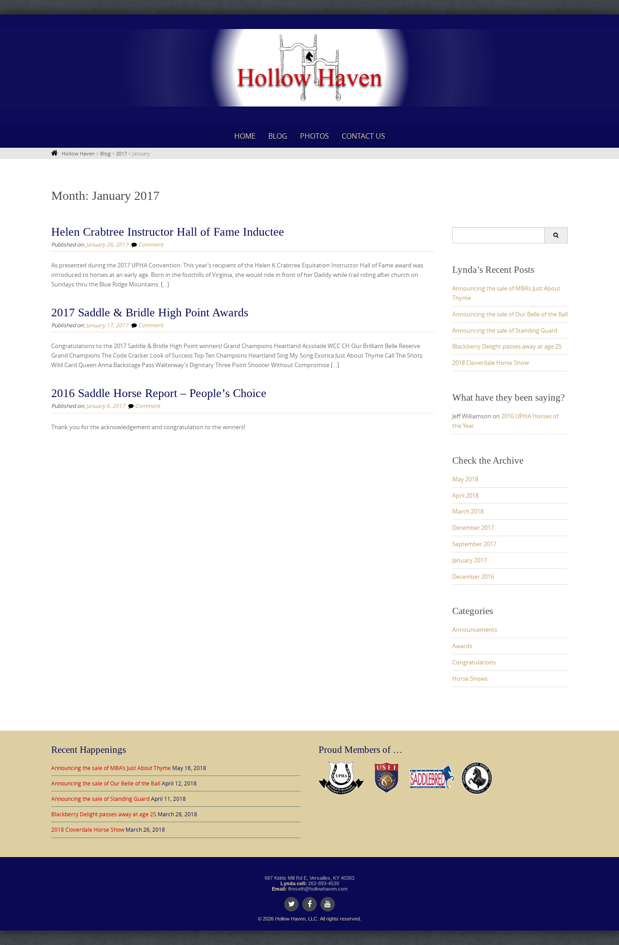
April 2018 (465, 495)
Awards (462, 646)
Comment (150, 244)
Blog (277, 136)
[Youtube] (327, 904)
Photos (314, 136)
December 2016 (473, 576)
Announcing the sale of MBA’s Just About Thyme (111, 767)
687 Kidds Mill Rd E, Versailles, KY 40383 (309, 878)
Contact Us (363, 136)
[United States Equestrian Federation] (386, 776)
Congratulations (474, 662)
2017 (121, 153)
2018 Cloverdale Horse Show (490, 363)
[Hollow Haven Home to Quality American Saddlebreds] (309, 68)
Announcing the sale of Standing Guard (504, 330)
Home (245, 136)
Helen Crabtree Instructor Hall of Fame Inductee (167, 231)
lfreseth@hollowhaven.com (318, 889)
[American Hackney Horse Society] (477, 776)
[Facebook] (309, 904)
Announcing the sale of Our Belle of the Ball (510, 314)
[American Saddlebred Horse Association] (432, 776)
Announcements (474, 629)
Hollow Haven (78, 153)
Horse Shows (470, 678)
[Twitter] (291, 904)
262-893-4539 (323, 883)
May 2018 (465, 479)
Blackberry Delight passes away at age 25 (506, 346)
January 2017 (469, 560)
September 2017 (474, 544)
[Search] (556, 235)
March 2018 (468, 511)
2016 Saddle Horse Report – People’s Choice (158, 393)
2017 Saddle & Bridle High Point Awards (149, 312)
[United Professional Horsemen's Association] (341, 776)
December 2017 (473, 527)
